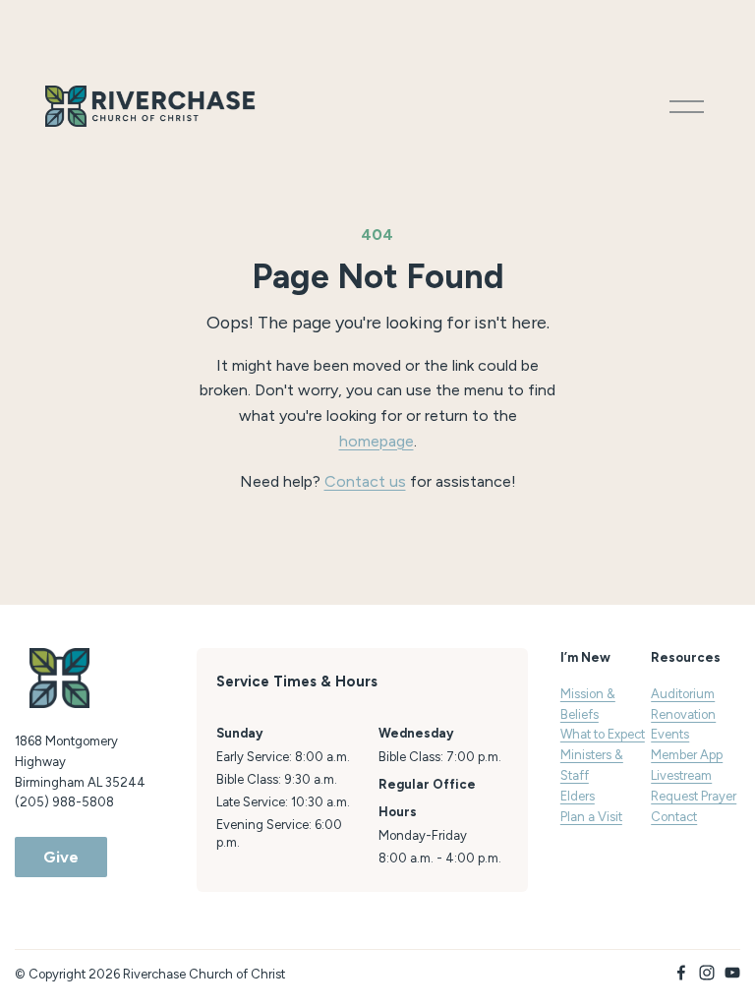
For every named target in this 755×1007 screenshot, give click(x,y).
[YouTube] (732, 972)
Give (61, 857)
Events (670, 734)
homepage (376, 441)
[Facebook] (681, 972)
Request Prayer (693, 796)
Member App (687, 754)
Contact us (365, 481)
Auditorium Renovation (683, 704)
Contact (674, 816)
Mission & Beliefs (587, 704)
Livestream (681, 775)
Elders (577, 796)
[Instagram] (707, 972)
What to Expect (602, 734)
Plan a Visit (591, 816)
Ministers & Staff (591, 765)
